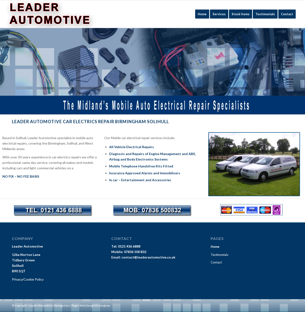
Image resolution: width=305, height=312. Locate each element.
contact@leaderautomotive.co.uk (148, 257)
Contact (216, 262)
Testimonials (219, 255)
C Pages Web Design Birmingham (89, 305)
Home (215, 247)
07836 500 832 (135, 252)
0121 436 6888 (129, 246)
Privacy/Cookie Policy (28, 279)
